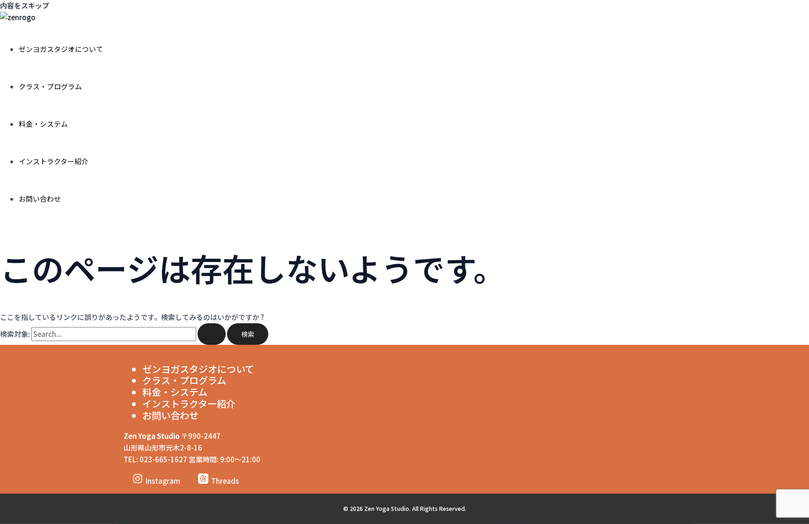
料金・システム (43, 124)
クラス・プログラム (50, 86)
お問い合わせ (40, 199)
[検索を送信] (212, 334)
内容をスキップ (24, 5)
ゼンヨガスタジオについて (61, 49)
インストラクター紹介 (53, 161)
